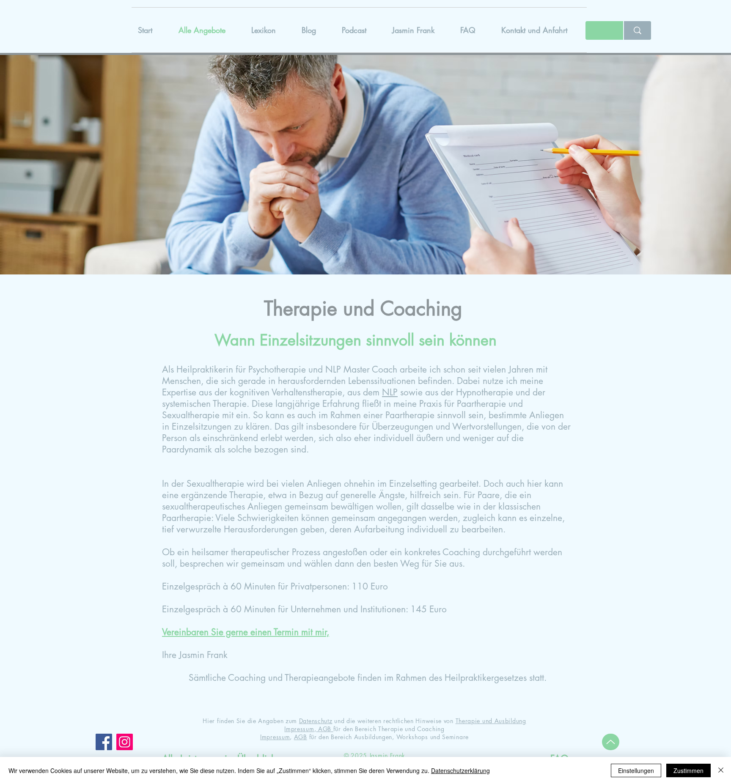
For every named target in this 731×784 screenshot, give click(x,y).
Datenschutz (316, 721)
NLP (390, 392)
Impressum (299, 729)
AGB (324, 729)
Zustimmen (688, 770)
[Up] (610, 742)
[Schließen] (721, 770)
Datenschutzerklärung (460, 770)
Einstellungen (636, 770)
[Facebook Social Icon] (104, 742)
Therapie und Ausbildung (491, 721)
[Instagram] (124, 742)
